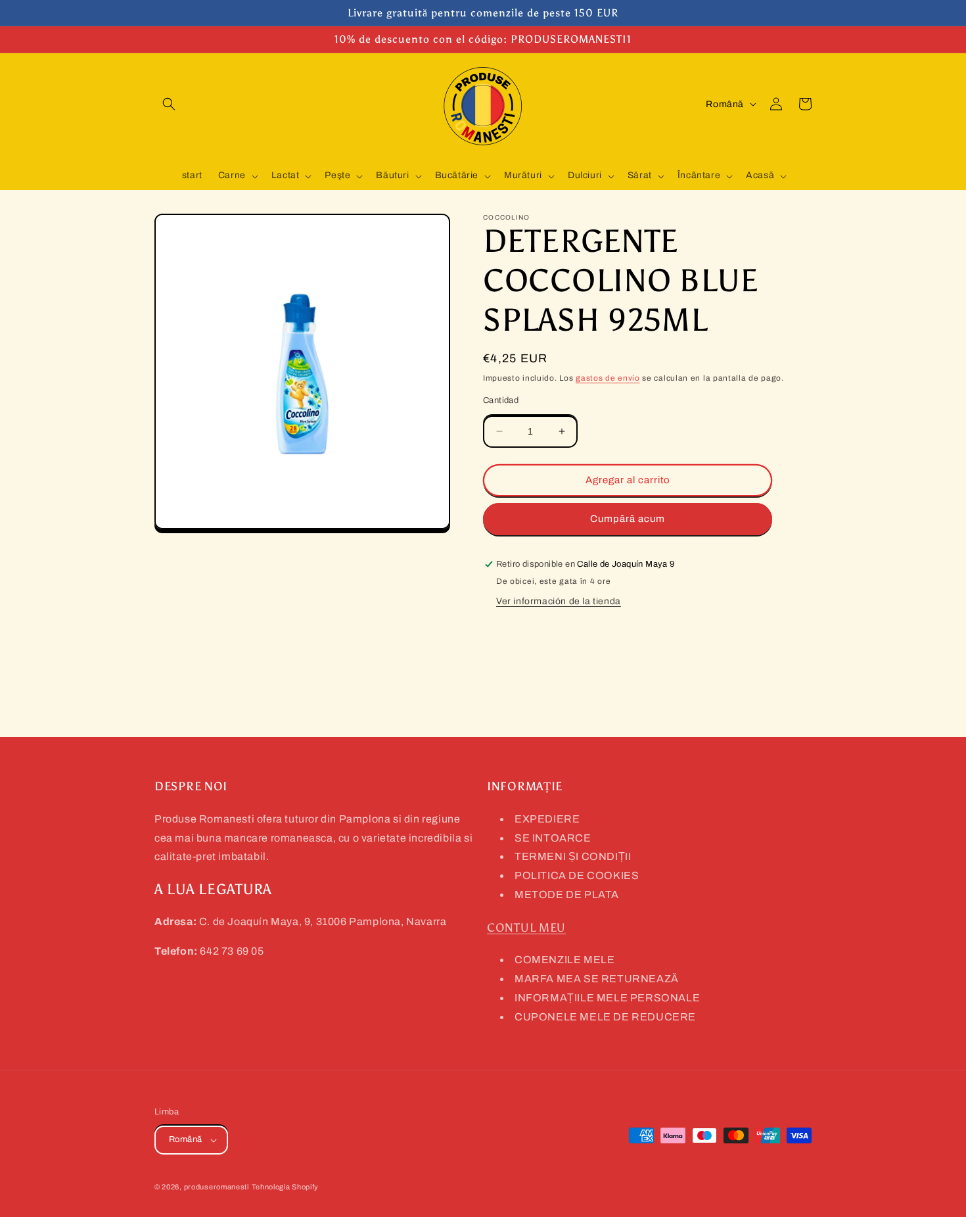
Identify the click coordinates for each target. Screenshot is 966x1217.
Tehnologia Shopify (285, 1187)
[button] (168, 103)
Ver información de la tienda (558, 601)
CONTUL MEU (526, 927)
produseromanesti (216, 1187)
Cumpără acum (627, 518)
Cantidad (500, 400)
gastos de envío (608, 378)
